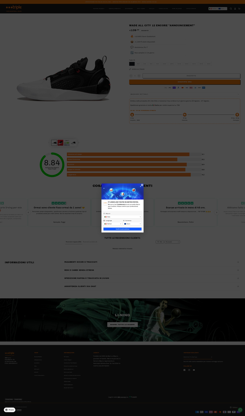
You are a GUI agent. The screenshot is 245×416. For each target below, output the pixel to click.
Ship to (108, 213)
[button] (122, 217)
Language (109, 220)
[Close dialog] (142, 185)
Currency (128, 220)
